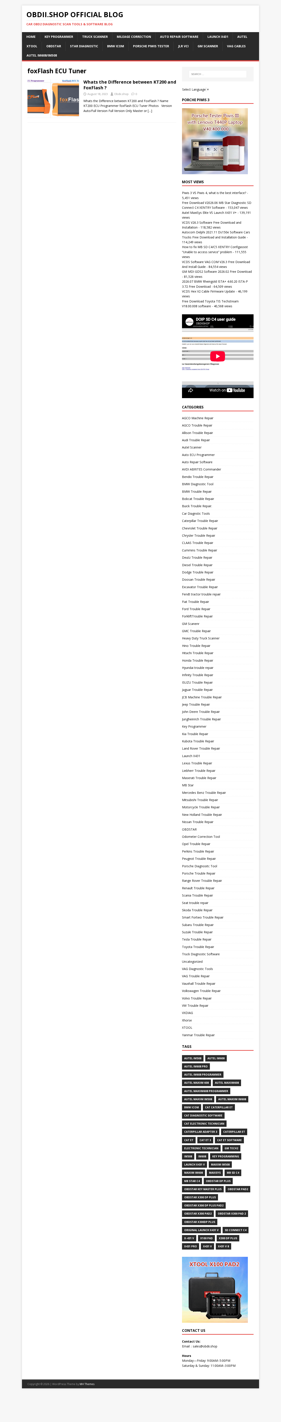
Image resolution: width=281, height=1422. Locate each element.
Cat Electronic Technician (204, 1124)
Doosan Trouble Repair (198, 579)
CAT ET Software (229, 1140)
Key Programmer (59, 37)
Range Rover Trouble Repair (202, 880)
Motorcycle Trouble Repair (201, 807)
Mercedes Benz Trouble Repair (204, 793)
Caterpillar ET (234, 1132)
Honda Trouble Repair (197, 660)
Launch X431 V (194, 1164)
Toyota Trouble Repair (198, 947)
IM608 (202, 1156)
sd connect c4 (235, 1230)
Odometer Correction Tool (201, 837)
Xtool (32, 46)
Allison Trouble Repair (197, 433)
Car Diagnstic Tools (196, 513)
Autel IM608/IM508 (42, 55)
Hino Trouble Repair (196, 646)
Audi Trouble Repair (196, 440)
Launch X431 (217, 37)
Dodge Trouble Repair (197, 572)
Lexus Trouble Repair (197, 763)
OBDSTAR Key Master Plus (203, 1189)
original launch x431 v (201, 1230)
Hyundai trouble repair (197, 668)
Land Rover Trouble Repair (201, 748)
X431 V (207, 1246)
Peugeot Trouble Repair (199, 858)
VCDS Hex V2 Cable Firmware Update (208, 291)
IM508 (188, 1156)
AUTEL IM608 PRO (196, 1066)
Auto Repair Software (179, 37)
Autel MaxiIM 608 (196, 1083)
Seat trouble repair (195, 903)
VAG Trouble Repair (196, 976)
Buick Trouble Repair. (197, 506)
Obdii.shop (121, 94)
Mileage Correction (134, 37)
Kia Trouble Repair (195, 734)
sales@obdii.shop (205, 1346)
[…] (150, 111)
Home (31, 37)
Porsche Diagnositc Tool (199, 866)
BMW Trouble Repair (197, 491)
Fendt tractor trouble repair (201, 594)
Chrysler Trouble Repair (198, 535)
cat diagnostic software (203, 1115)
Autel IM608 (216, 1058)
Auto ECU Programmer (198, 455)
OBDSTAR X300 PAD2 (198, 1213)
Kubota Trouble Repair (198, 741)
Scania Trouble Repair (197, 895)
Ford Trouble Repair (196, 609)
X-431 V (189, 1238)
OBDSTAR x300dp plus (199, 1222)
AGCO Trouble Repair (197, 425)
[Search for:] (218, 74)
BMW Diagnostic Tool (197, 484)
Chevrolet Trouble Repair (199, 528)
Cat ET (188, 1140)
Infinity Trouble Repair (197, 675)
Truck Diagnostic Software (201, 954)
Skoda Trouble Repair (197, 910)
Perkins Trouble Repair (198, 851)
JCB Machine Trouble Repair (202, 697)
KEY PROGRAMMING (225, 1156)
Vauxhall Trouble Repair (198, 983)
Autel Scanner (192, 447)
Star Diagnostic (84, 46)
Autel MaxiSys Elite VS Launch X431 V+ (209, 212)
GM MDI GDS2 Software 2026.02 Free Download (217, 271)
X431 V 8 (223, 1246)
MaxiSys (215, 1173)
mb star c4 (192, 1181)
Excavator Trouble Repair (200, 587)
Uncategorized (192, 961)
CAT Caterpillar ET (219, 1107)
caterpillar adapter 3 (200, 1132)
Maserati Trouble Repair (199, 778)
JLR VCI (183, 46)
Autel (242, 37)
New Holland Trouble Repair (202, 815)
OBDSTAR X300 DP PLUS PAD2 (203, 1205)
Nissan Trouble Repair (197, 822)
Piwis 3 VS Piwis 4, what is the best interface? (214, 193)
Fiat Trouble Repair (195, 602)
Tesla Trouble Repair (196, 939)
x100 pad (206, 1238)
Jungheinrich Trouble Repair (201, 719)
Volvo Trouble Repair (197, 998)
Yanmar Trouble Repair (198, 1035)
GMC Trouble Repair (196, 631)
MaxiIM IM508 (220, 1164)
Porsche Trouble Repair (198, 873)
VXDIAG (187, 1013)
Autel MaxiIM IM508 (198, 1099)
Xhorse (187, 1020)
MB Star (188, 785)
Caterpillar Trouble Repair (200, 521)
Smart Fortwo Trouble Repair (202, 917)
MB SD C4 (233, 1173)
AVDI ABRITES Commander (201, 469)
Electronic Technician (201, 1148)
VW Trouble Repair (195, 1005)
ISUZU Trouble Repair (197, 682)
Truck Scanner (95, 37)
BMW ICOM (115, 46)
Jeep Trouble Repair (196, 704)
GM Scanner (208, 46)
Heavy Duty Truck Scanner (201, 638)
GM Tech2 (231, 1148)
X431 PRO (190, 1246)
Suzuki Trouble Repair (197, 932)
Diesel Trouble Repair (197, 565)
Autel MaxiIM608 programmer (206, 1091)
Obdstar (53, 46)
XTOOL (187, 1027)
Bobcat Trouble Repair (198, 499)
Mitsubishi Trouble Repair (200, 800)
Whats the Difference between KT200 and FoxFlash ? (129, 85)
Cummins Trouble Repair (199, 550)
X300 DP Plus (228, 1238)
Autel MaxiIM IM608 (232, 1099)
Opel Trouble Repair (196, 844)
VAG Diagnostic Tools (197, 969)
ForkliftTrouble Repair (197, 616)
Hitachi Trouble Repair (197, 653)
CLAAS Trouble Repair (197, 543)
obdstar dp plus (218, 1181)
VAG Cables (236, 46)
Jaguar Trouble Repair (197, 690)
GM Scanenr (190, 624)
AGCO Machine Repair (197, 418)
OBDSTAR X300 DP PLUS (200, 1197)
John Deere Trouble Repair (201, 712)
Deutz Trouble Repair (197, 557)
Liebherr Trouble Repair (198, 771)
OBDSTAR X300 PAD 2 (232, 1213)
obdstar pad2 (238, 1189)
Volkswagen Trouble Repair (201, 991)
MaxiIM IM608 (193, 1173)
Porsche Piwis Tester (151, 46)
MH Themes (87, 1384)
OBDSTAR (189, 829)
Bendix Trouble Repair (197, 477)
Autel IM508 (192, 1058)
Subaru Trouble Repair (198, 925)
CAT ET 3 (205, 1140)
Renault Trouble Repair (198, 888)
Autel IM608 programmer (202, 1074)
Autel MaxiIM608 (227, 1083)
